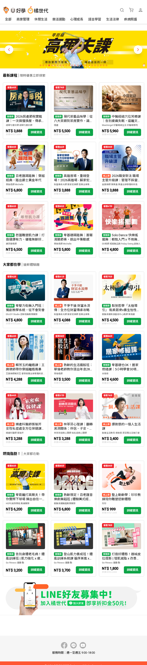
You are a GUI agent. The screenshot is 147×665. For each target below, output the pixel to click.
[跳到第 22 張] (101, 65)
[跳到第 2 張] (43, 65)
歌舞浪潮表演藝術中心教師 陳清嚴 (118, 314)
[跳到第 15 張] (81, 65)
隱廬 (56, 125)
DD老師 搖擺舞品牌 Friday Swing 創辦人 (121, 244)
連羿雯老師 (11, 244)
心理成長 (76, 19)
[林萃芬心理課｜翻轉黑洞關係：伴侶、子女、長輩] (73, 418)
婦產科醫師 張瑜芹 (15, 433)
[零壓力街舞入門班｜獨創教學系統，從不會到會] (25, 300)
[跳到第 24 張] (106, 65)
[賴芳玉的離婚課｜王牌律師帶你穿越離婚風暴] (25, 359)
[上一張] (9, 49)
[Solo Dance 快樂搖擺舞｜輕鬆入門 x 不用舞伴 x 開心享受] (121, 229)
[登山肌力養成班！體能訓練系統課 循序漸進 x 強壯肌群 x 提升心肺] (73, 548)
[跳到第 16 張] (83, 65)
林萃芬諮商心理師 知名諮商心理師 (70, 433)
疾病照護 (130, 19)
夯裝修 (105, 373)
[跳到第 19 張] (92, 65)
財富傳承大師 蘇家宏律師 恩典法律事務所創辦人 (73, 184)
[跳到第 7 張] (58, 65)
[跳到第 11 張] (69, 65)
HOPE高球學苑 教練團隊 (17, 503)
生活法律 (112, 19)
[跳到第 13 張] (75, 65)
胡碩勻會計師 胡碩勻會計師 (19, 125)
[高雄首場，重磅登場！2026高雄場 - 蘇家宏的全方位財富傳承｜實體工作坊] (73, 170)
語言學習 (94, 19)
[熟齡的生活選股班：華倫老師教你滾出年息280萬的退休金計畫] (73, 359)
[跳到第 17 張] (86, 65)
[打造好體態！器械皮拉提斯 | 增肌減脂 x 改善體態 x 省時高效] (121, 548)
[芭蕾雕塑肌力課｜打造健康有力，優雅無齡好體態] (25, 229)
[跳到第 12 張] (72, 65)
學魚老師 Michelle (14, 184)
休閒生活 (40, 19)
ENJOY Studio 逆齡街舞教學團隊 (21, 314)
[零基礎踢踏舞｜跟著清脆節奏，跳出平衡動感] (73, 229)
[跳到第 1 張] (40, 65)
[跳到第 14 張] (78, 65)
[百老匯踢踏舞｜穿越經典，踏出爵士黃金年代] (25, 170)
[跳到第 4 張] (49, 65)
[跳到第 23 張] (104, 65)
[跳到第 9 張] (63, 65)
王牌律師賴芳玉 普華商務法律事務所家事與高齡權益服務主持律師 (25, 373)
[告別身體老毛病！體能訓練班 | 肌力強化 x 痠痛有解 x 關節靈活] (25, 548)
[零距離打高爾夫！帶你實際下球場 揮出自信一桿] (25, 489)
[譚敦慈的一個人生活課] (121, 418)
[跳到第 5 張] (52, 65)
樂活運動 (58, 19)
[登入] (140, 10)
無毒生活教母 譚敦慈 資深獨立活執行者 (121, 433)
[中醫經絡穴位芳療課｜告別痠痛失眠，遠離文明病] (121, 111)
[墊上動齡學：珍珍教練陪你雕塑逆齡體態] (121, 489)
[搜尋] (121, 10)
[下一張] (138, 49)
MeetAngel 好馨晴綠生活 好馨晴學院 (120, 125)
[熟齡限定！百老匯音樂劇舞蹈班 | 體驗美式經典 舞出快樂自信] (73, 489)
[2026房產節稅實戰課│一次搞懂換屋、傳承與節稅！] (25, 111)
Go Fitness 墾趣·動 (15, 562)
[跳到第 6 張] (55, 65)
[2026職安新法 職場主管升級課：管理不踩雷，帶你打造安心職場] (121, 170)
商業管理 (22, 19)
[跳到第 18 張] (89, 65)
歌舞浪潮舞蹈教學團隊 (64, 503)
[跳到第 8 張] (60, 65)
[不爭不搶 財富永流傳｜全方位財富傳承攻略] (73, 300)
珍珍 (104, 503)
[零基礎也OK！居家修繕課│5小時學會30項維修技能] (121, 359)
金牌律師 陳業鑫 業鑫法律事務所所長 (119, 184)
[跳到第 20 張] (95, 65)
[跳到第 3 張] (46, 65)
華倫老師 (58, 373)
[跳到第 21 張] (98, 65)
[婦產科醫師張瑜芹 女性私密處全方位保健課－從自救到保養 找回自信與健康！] (25, 418)
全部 (8, 19)
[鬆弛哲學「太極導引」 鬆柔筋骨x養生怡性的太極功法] (121, 300)
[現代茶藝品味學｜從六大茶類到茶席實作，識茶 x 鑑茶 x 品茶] (73, 111)
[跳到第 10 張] (66, 65)
